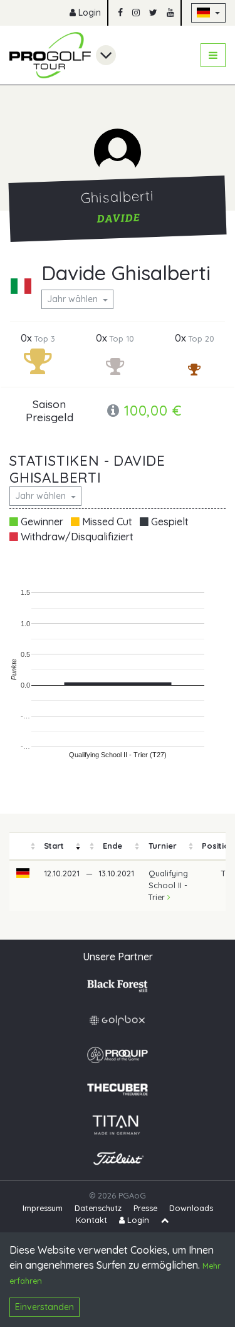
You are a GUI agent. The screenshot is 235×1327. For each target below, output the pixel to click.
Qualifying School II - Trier (168, 885)
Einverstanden (44, 1307)
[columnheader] (23, 846)
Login (88, 12)
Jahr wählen (73, 299)
